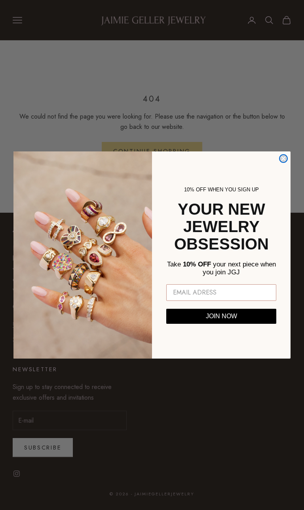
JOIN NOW (221, 316)
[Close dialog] (283, 158)
